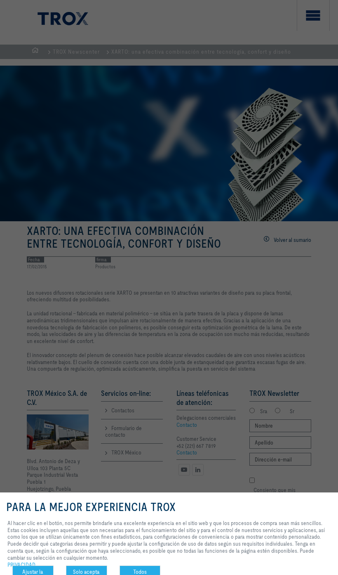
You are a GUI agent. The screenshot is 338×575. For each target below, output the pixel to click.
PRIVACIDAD (21, 564)
